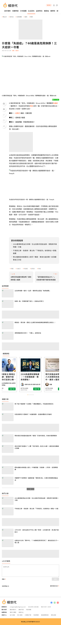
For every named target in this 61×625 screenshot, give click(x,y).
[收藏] (4, 120)
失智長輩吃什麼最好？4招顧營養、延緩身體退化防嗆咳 (33, 414)
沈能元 (19, 269)
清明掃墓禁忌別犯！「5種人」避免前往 (28, 333)
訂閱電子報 (28, 615)
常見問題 (36, 615)
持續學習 (15, 11)
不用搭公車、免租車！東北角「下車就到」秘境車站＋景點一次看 (36, 508)
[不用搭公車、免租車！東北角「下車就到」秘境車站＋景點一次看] (7, 511)
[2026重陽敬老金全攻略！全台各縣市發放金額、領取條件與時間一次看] (7, 501)
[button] (56, 5)
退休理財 (7, 11)
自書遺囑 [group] (19, 17)
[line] (54, 602)
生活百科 (31, 11)
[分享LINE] (4, 109)
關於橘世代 (13, 609)
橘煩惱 (46, 11)
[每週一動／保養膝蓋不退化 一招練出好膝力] (7, 304)
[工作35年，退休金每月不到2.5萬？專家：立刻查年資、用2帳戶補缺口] (7, 533)
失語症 (26, 269)
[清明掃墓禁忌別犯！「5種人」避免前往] (7, 336)
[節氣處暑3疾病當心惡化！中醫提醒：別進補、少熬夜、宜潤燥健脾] (7, 470)
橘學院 (52, 11)
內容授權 (28, 609)
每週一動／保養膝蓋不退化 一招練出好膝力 (29, 301)
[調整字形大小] (4, 126)
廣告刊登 (21, 609)
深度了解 (12, 389)
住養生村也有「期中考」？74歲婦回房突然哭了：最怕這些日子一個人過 (37, 541)
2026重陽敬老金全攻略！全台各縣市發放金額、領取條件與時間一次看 (37, 499)
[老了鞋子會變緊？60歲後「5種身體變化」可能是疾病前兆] (7, 406)
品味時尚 (39, 11)
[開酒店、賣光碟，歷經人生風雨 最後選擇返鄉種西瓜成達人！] (7, 325)
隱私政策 (53, 615)
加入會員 (12, 615)
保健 (12, 269)
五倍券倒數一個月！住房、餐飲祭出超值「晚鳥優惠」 (33, 291)
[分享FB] (4, 104)
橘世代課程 (13, 612)
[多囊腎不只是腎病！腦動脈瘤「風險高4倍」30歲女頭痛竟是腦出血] (7, 481)
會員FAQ (21, 612)
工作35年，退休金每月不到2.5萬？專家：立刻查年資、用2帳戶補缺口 (37, 531)
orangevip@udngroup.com (18, 607)
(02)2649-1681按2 (33, 607)
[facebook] (51, 602)
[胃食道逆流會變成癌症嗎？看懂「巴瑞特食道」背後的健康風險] (7, 438)
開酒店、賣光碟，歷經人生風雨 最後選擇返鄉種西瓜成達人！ (35, 322)
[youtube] (57, 602)
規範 (3, 579)
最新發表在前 (54, 586)
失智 (39, 269)
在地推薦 (23, 11)
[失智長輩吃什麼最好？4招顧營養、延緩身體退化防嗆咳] (7, 417)
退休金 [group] (12, 17)
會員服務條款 (45, 615)
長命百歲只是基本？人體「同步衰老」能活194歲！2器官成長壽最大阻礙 (37, 447)
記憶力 (33, 269)
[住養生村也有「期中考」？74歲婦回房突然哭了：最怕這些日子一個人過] (7, 543)
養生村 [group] (5, 17)
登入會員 (19, 615)
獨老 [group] (31, 17)
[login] (53, 5)
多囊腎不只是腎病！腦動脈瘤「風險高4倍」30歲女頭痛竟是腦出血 (36, 479)
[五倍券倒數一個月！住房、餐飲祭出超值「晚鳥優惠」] (7, 293)
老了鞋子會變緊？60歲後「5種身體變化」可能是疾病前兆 (34, 404)
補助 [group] (26, 17)
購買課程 (49, 5)
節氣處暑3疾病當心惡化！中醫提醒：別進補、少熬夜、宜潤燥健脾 (36, 468)
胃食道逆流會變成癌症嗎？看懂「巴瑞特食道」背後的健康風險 (36, 436)
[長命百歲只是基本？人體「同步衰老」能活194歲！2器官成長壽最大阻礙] (7, 449)
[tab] (27, 394)
